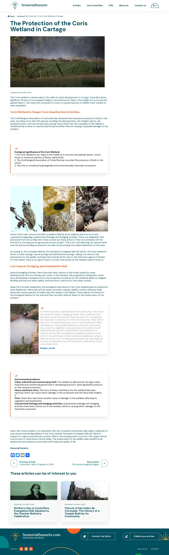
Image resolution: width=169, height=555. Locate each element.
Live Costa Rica (95, 5)
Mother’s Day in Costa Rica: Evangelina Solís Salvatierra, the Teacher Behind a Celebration (31, 512)
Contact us (140, 5)
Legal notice (142, 549)
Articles (77, 5)
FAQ (111, 5)
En (154, 5)
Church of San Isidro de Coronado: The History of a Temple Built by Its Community (82, 512)
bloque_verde (47, 348)
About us (123, 5)
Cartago (85, 97)
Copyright (154, 549)
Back (12, 16)
